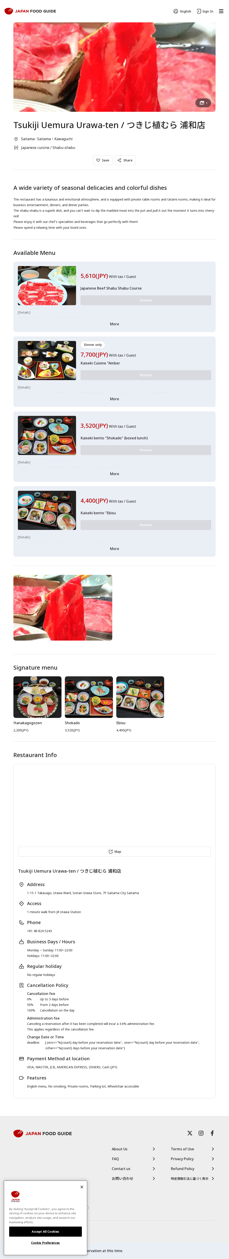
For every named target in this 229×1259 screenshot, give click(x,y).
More (114, 324)
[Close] (82, 1187)
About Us (119, 1149)
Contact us (121, 1168)
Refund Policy (182, 1168)
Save (105, 160)
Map (117, 851)
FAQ (115, 1158)
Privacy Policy (182, 1158)
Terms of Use (182, 1149)
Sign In (207, 11)
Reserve (146, 300)
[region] (45, 1218)
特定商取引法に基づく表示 (189, 1178)
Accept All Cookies (45, 1231)
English (185, 11)
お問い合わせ (122, 1178)
